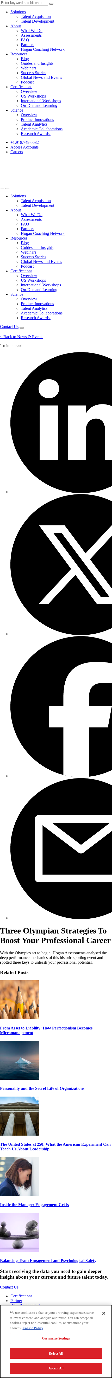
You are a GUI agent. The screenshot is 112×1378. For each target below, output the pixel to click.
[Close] (103, 1313)
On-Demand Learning (39, 105)
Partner (16, 1300)
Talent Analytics (34, 124)
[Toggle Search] (2, 188)
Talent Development (37, 21)
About (15, 26)
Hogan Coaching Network (43, 49)
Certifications (21, 87)
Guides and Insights (37, 63)
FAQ (25, 40)
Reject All (56, 1353)
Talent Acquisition (36, 16)
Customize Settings (56, 1338)
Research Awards (36, 133)
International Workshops (41, 101)
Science (16, 110)
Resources (18, 54)
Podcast (27, 82)
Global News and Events (41, 77)
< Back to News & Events (21, 336)
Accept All (56, 1368)
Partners (27, 44)
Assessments (31, 35)
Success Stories (33, 72)
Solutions (18, 12)
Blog (25, 58)
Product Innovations (37, 119)
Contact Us (9, 326)
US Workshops (33, 96)
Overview (29, 91)
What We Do (31, 30)
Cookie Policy (33, 1328)
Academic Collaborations (42, 129)
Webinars (28, 68)
